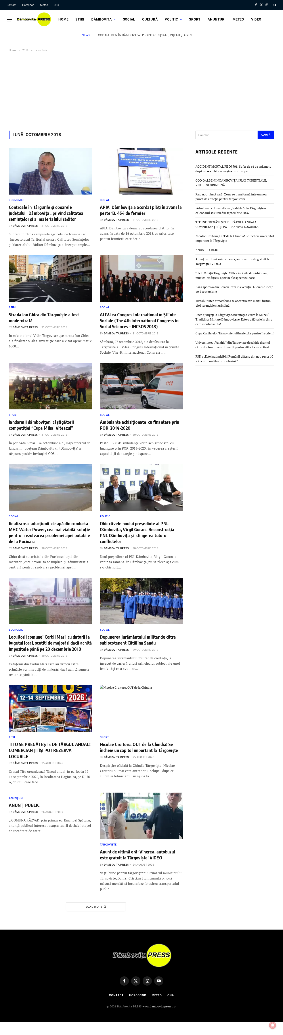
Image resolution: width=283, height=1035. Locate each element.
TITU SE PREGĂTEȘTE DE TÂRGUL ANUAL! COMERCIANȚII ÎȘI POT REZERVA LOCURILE (49, 750)
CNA (56, 5)
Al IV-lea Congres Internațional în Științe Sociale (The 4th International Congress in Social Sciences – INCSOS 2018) (139, 320)
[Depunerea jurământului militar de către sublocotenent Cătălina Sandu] (141, 601)
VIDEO (256, 19)
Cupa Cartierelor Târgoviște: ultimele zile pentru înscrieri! (234, 333)
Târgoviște (108, 844)
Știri (79, 19)
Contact (11, 5)
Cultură (150, 19)
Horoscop (28, 5)
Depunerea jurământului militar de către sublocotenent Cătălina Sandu (138, 639)
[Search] (274, 5)
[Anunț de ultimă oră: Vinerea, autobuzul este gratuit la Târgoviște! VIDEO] (141, 816)
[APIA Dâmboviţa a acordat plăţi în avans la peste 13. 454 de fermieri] (141, 171)
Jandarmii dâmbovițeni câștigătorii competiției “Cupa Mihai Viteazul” (41, 425)
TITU (12, 737)
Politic (171, 19)
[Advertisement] (141, 90)
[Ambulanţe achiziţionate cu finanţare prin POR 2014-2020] (141, 386)
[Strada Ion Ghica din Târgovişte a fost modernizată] (50, 278)
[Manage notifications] (272, 1025)
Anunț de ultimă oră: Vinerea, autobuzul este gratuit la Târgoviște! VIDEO (137, 854)
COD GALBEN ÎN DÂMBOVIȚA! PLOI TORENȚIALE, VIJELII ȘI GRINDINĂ (147, 35)
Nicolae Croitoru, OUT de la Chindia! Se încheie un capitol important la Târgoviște (139, 747)
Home (63, 19)
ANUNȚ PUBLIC (24, 805)
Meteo (44, 5)
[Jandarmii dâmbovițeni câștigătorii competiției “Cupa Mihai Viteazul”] (50, 386)
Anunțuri (217, 19)
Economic (16, 200)
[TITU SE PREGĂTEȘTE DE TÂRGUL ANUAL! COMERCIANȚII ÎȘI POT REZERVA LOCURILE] (50, 708)
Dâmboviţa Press (25, 225)
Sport (195, 19)
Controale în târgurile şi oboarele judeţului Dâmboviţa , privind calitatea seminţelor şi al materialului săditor (46, 213)
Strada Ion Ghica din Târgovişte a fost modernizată (44, 317)
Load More (94, 906)
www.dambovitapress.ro (159, 1006)
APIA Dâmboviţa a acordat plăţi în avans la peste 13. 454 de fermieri (141, 210)
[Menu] (9, 19)
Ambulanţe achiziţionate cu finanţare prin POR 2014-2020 (139, 425)
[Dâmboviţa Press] (34, 19)
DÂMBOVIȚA (101, 19)
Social (129, 19)
